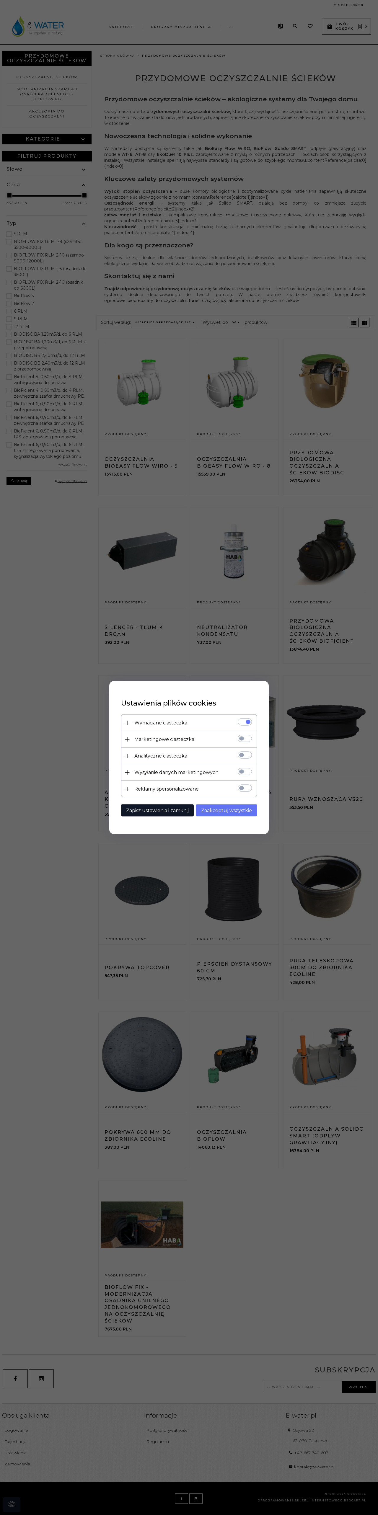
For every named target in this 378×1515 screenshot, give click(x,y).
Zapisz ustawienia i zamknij (157, 810)
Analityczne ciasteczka (160, 756)
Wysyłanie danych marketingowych (176, 772)
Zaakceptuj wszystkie (226, 810)
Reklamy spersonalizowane (166, 789)
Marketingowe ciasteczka (164, 739)
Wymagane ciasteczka (160, 723)
